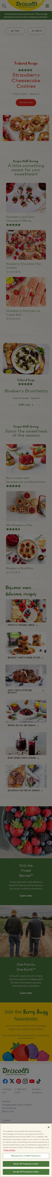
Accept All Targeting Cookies (26, 1172)
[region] (26, 1150)
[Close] (49, 1127)
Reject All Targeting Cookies (26, 1164)
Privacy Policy (9, 1150)
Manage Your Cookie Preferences (26, 1156)
